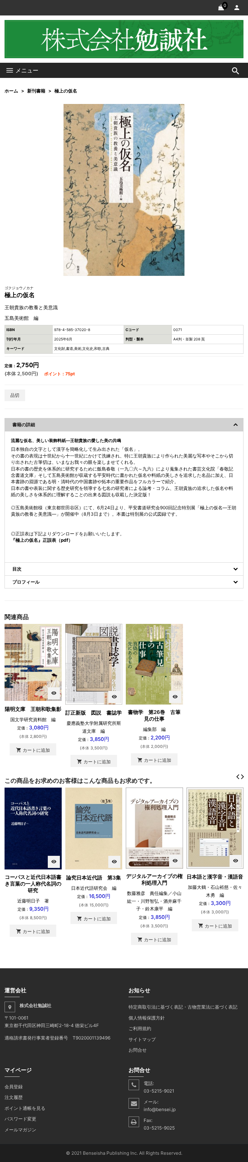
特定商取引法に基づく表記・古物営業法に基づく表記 (183, 1007)
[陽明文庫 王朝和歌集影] (33, 662)
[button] (179, 109)
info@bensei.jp (160, 1109)
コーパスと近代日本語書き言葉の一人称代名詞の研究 (33, 883)
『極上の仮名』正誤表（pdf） (42, 540)
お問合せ (138, 1050)
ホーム (11, 91)
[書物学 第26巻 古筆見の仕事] (154, 664)
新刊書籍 (36, 91)
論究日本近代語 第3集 (93, 878)
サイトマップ (142, 1039)
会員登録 (14, 1087)
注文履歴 (14, 1097)
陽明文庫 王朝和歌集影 (33, 709)
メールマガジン (20, 1130)
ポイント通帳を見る (25, 1108)
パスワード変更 (20, 1119)
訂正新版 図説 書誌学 (93, 713)
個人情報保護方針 (147, 1018)
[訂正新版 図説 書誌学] (93, 664)
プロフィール (26, 582)
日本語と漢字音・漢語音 (215, 877)
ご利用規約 (140, 1028)
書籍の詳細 (23, 424)
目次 (16, 569)
